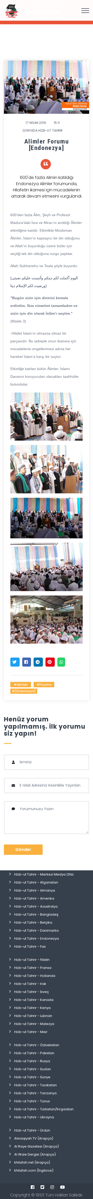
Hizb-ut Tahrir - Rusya (32, 1061)
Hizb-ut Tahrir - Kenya (32, 1007)
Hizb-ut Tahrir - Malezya (34, 1023)
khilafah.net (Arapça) (32, 1162)
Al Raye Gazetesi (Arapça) (36, 1146)
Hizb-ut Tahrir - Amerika (34, 898)
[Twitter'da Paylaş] (15, 662)
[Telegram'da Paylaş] (38, 662)
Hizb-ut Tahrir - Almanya (34, 890)
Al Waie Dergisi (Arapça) (35, 1154)
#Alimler (21, 684)
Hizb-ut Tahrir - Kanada (33, 999)
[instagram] (52, 1187)
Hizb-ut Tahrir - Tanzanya (35, 1093)
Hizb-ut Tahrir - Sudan (32, 1069)
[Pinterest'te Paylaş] (50, 662)
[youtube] (62, 1187)
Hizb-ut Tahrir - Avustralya (36, 906)
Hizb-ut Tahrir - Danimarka (36, 930)
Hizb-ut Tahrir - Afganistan (36, 882)
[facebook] (32, 1187)
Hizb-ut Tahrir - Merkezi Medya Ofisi (44, 874)
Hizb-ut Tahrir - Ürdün (32, 1130)
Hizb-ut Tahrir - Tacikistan (35, 1085)
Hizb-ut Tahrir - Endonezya (36, 938)
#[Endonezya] (24, 691)
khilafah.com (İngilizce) (33, 1170)
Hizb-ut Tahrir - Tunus (32, 1101)
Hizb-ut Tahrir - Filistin (32, 959)
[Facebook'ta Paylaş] (26, 662)
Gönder (23, 850)
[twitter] (42, 1187)
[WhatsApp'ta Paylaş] (61, 662)
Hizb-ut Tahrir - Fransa (32, 967)
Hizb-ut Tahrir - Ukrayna (34, 1117)
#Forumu (44, 684)
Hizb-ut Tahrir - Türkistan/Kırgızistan (44, 1109)
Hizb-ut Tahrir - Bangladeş (36, 914)
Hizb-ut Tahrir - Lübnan (33, 1015)
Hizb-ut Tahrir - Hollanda (34, 975)
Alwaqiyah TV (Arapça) (33, 1138)
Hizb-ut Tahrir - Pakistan (34, 1053)
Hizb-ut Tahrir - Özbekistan (36, 1045)
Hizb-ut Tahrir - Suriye (32, 1077)
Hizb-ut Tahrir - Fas (30, 946)
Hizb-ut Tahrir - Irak (30, 983)
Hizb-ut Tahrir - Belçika (33, 922)
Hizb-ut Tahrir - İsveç (31, 991)
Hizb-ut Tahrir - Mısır (31, 1031)
